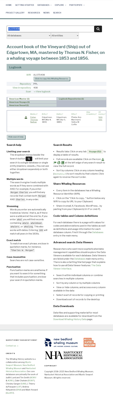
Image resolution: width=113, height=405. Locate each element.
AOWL (11, 380)
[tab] (32, 98)
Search (57, 13)
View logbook (43, 91)
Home (9, 5)
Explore (59, 5)
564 (100, 117)
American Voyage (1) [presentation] (19, 102)
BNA (19, 390)
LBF (19, 387)
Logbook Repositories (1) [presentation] (71, 99)
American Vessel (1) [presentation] (19, 105)
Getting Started (24, 5)
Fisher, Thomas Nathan (34, 119)
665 (100, 120)
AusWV (9, 393)
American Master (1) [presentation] (19, 99)
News (46, 13)
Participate (75, 5)
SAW (23, 384)
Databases (43, 5)
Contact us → (12, 345)
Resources (34, 13)
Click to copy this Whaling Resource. (51, 79)
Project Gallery (15, 13)
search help (15, 137)
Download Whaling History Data (70, 319)
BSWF (31, 380)
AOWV (33, 377)
